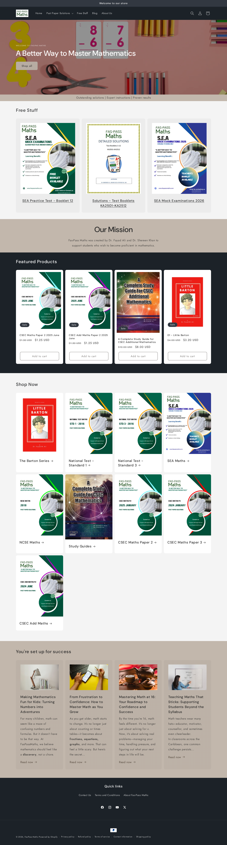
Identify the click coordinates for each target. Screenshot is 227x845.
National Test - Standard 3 (130, 463)
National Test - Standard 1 (81, 463)
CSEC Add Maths (34, 623)
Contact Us (85, 795)
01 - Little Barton (178, 335)
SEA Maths (176, 461)
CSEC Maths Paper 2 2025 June (39, 335)
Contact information (123, 836)
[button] (59, 13)
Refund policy (84, 836)
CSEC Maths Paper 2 (135, 542)
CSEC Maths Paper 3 (184, 542)
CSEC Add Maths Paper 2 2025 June (88, 337)
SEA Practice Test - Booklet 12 (47, 200)
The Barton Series (34, 461)
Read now (26, 762)
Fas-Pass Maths (31, 836)
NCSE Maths (30, 542)
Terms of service (102, 836)
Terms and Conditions (107, 795)
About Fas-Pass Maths (136, 795)
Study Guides (80, 546)
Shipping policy (143, 836)
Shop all (27, 66)
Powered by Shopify (48, 836)
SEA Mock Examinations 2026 (179, 200)
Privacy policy (67, 836)
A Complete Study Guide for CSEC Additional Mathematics (137, 341)
